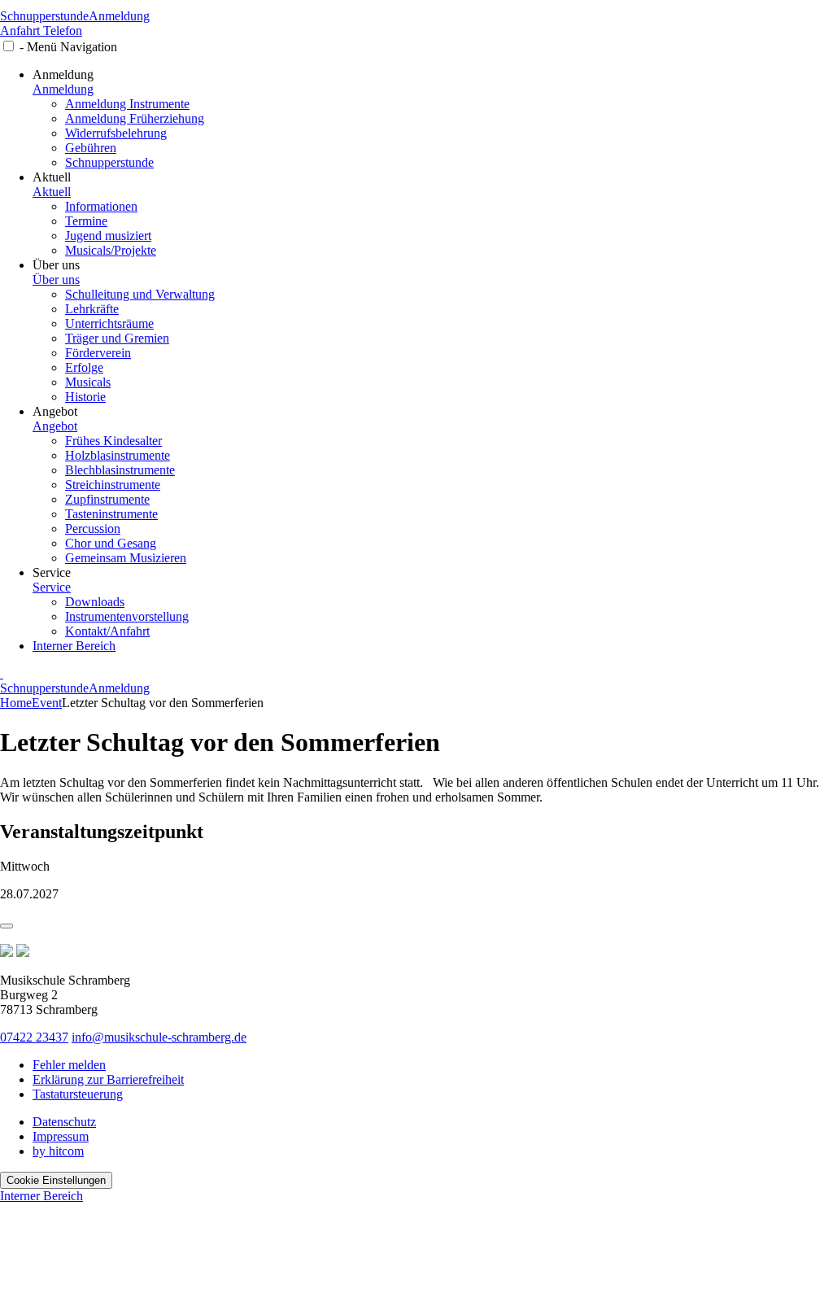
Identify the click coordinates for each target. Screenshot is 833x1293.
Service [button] (52, 572)
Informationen (101, 206)
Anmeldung (119, 16)
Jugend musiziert (108, 235)
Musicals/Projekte (110, 250)
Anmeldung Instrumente (127, 104)
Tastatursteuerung (78, 1094)
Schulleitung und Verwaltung (140, 294)
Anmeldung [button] (63, 74)
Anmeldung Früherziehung (134, 118)
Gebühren (90, 148)
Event (47, 703)
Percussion (92, 528)
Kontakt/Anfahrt (107, 631)
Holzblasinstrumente (117, 455)
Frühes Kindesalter (113, 441)
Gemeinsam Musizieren (125, 558)
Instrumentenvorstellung (127, 616)
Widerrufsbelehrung (116, 133)
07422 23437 (34, 1037)
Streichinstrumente (112, 484)
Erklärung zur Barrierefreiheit (108, 1079)
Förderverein (98, 353)
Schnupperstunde (44, 16)
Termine (86, 221)
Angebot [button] (55, 411)
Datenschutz (64, 1122)
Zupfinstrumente (107, 499)
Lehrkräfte (92, 309)
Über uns (56, 279)
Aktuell (52, 192)
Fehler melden (69, 1065)
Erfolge (84, 367)
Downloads (94, 602)
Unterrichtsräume (109, 323)
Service (52, 587)
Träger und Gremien (117, 338)
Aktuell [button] (52, 177)
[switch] (8, 46)
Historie (85, 397)
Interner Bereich (74, 646)
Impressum (61, 1136)
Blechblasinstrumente (120, 470)
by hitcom (58, 1151)
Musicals (88, 382)
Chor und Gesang (110, 543)
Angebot (55, 426)
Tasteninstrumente (111, 514)
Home (16, 703)
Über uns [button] (56, 265)
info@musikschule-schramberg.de (159, 1037)
